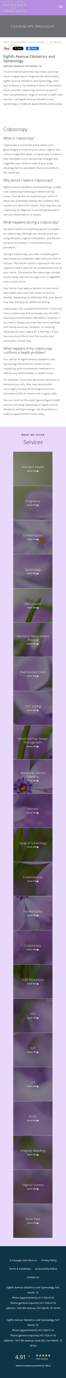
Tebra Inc (32, 1260)
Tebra (47, 1365)
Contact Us (33, 1277)
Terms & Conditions (20, 1268)
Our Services (55, 42)
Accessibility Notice (46, 1268)
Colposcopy (13, 45)
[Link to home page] (17, 7)
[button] (61, 7)
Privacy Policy (49, 1260)
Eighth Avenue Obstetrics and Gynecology (24, 42)
